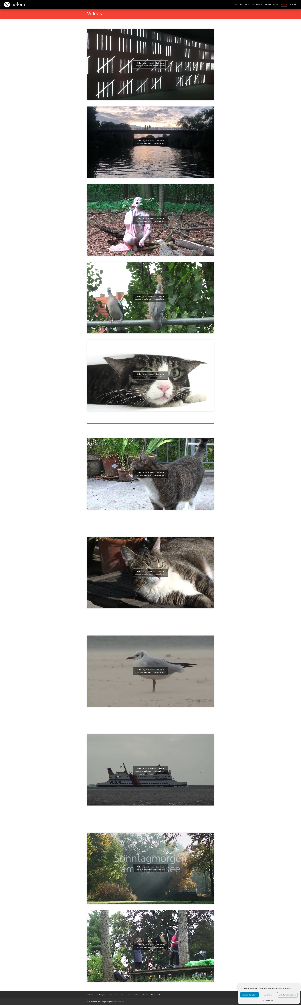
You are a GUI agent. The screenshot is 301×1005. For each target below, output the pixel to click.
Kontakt (293, 4)
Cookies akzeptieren (249, 995)
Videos (284, 4)
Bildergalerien (271, 4)
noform (90, 995)
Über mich (244, 4)
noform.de (119, 1002)
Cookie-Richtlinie (267, 1000)
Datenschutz (125, 995)
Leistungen (257, 4)
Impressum (112, 995)
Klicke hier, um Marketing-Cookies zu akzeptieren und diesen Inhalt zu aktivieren (150, 64)
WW (235, 4)
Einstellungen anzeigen (287, 995)
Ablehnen (268, 995)
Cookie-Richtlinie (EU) (151, 995)
